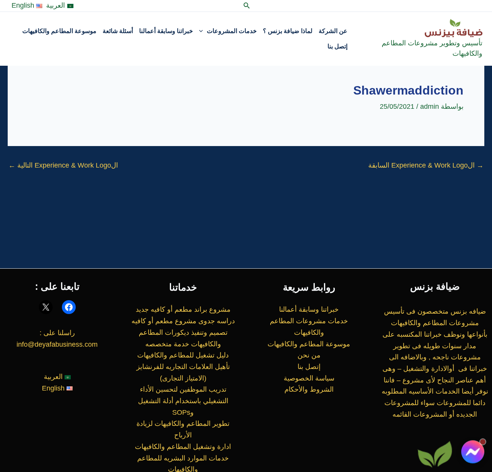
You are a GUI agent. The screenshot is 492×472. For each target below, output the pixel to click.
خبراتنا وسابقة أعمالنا (166, 31)
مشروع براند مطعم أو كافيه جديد (183, 309)
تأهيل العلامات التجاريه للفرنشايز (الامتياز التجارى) (183, 372)
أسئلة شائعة (118, 31)
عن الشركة (333, 31)
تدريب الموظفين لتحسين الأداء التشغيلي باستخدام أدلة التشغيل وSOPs (183, 401)
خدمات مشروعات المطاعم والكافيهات (309, 326)
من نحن (309, 355)
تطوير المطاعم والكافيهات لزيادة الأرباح (182, 429)
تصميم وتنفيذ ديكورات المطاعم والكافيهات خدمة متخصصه (183, 338)
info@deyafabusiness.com (57, 344)
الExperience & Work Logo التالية (63, 165)
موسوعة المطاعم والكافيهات (59, 31)
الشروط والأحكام (309, 389)
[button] (246, 6)
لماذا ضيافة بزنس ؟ (287, 31)
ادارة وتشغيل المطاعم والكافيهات (183, 446)
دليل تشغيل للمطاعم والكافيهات (183, 355)
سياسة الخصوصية (309, 378)
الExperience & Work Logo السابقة (426, 165)
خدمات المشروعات (232, 31)
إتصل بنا (337, 46)
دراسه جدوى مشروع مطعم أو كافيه (183, 321)
